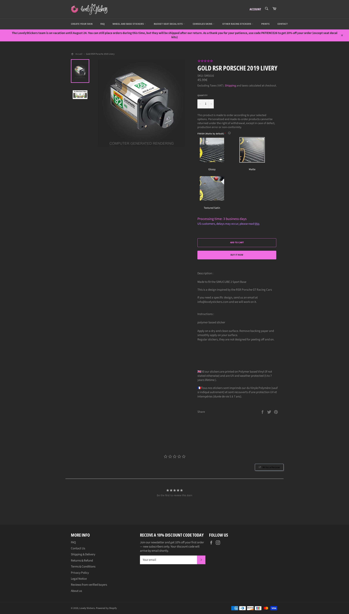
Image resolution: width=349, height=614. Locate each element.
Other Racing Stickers (237, 24)
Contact (282, 24)
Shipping (230, 86)
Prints (265, 24)
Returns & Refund (82, 560)
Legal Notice (79, 579)
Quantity (202, 95)
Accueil (78, 54)
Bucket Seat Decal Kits (168, 24)
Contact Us (78, 548)
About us (76, 591)
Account (255, 9)
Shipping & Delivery (83, 554)
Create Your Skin (82, 24)
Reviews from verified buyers (89, 585)
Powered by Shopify (106, 608)
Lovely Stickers (87, 608)
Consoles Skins (203, 24)
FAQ (102, 24)
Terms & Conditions (83, 566)
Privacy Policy (80, 573)
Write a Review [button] (271, 467)
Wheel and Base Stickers (128, 24)
